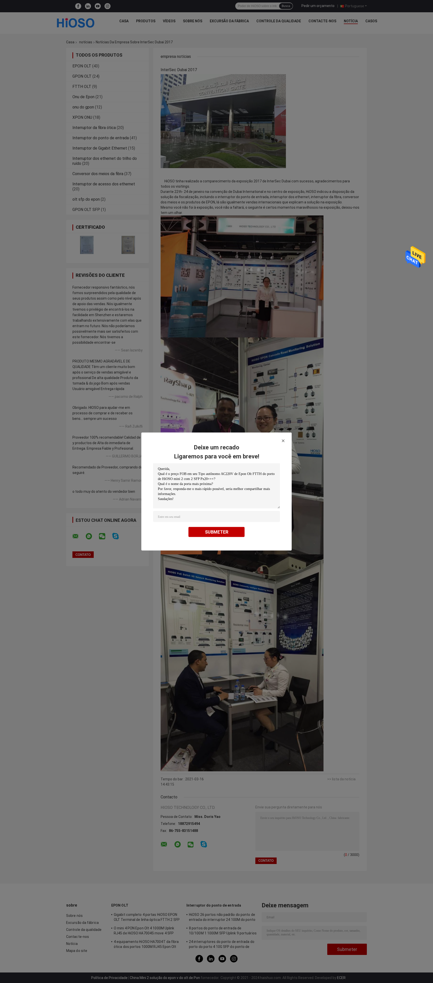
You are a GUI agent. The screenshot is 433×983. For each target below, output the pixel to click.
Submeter (216, 532)
